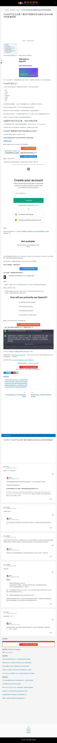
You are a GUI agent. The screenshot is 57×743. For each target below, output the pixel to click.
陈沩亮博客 (12, 10)
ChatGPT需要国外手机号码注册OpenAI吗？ (10, 51)
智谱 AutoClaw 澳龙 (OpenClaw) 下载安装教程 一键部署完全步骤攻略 (17, 687)
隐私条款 (28, 732)
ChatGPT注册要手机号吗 (8, 137)
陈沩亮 (8, 152)
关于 (28, 727)
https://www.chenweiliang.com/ (18, 354)
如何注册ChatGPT (7, 141)
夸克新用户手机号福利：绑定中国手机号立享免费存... (16, 381)
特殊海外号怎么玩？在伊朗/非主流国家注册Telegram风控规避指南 (16, 662)
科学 (8, 144)
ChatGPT (18, 10)
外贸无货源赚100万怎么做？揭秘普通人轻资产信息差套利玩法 (15, 666)
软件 (33, 152)
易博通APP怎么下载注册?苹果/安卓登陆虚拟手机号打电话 (14, 691)
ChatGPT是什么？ (8, 46)
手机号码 (27, 117)
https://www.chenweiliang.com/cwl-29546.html (23, 360)
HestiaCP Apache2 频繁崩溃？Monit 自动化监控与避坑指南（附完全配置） (18, 673)
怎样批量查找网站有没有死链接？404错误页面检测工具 (14, 694)
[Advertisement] (28, 29)
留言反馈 (28, 729)
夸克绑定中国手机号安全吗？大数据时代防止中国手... (16, 385)
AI (6, 55)
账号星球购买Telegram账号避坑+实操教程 (11, 683)
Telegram (15, 152)
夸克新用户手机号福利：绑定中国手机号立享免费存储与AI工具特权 (16, 669)
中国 (5, 121)
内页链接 (28, 730)
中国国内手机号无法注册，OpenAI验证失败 (10, 48)
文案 (18, 110)
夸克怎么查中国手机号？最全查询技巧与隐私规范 (15, 387)
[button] (1, 61)
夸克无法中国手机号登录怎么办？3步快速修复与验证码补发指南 (16, 659)
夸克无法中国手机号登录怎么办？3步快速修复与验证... (17, 379)
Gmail (18, 162)
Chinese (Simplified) (8, 652)
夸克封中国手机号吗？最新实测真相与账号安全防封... (16, 383)
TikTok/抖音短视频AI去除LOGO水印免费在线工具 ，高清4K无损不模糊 (17, 680)
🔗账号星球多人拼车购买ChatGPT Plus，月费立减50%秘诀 (21, 275)
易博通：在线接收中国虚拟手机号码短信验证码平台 (13, 698)
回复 (53, 474)
